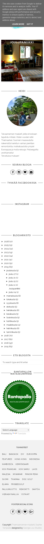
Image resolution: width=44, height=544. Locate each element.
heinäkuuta (11, 310)
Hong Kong (21, 459)
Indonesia (34, 459)
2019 (6, 267)
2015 (6, 346)
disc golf (27, 479)
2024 (6, 249)
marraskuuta (12, 296)
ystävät (25, 494)
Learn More (18, 24)
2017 (6, 339)
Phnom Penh (31, 474)
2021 (6, 259)
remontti (24, 489)
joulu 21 (12, 278)
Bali (4, 454)
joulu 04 (12, 292)
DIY (22, 454)
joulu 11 (12, 285)
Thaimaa (15, 479)
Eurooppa (32, 454)
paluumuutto (9, 489)
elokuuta (10, 307)
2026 (6, 241)
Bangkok (13, 454)
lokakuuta (11, 299)
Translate (21, 433)
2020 (6, 263)
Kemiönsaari (22, 464)
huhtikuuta (11, 321)
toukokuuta (11, 317)
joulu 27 (12, 274)
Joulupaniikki (22, 42)
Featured (7, 459)
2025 (6, 245)
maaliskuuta (12, 325)
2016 (6, 343)
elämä (5, 484)
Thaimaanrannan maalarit (23, 525)
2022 (6, 256)
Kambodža (7, 464)
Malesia (6, 474)
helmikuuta (11, 328)
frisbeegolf (17, 484)
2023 (6, 252)
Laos (34, 469)
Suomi (5, 479)
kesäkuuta (11, 314)
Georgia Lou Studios (32, 528)
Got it (30, 24)
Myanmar (18, 474)
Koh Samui (24, 469)
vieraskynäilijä (10, 494)
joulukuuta (11, 270)
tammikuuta (12, 332)
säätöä (36, 489)
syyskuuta (11, 303)
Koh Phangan (9, 469)
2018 (6, 335)
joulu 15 (12, 281)
